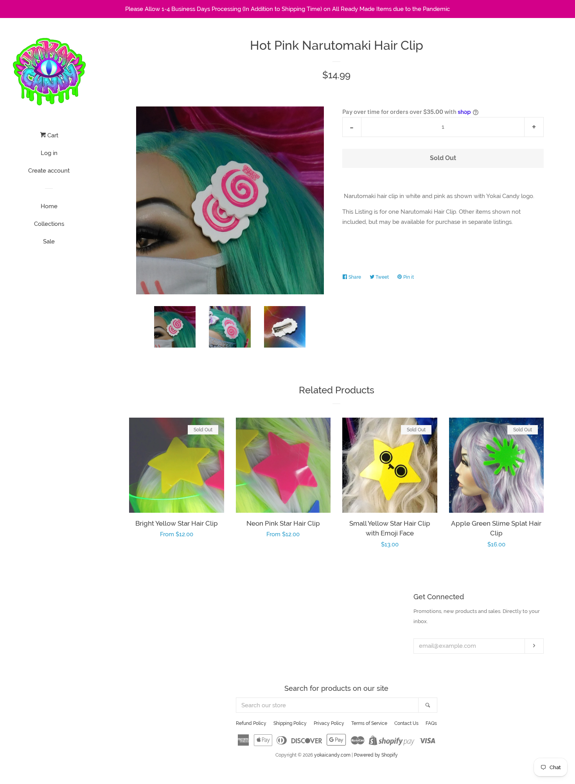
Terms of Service (369, 723)
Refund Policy (251, 723)
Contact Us (406, 723)
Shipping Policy (290, 723)
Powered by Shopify (376, 755)
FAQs (431, 723)
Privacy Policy (329, 723)
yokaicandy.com (332, 755)
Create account (49, 170)
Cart (52, 135)
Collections (49, 223)
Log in (49, 153)
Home (49, 206)
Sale (49, 241)
